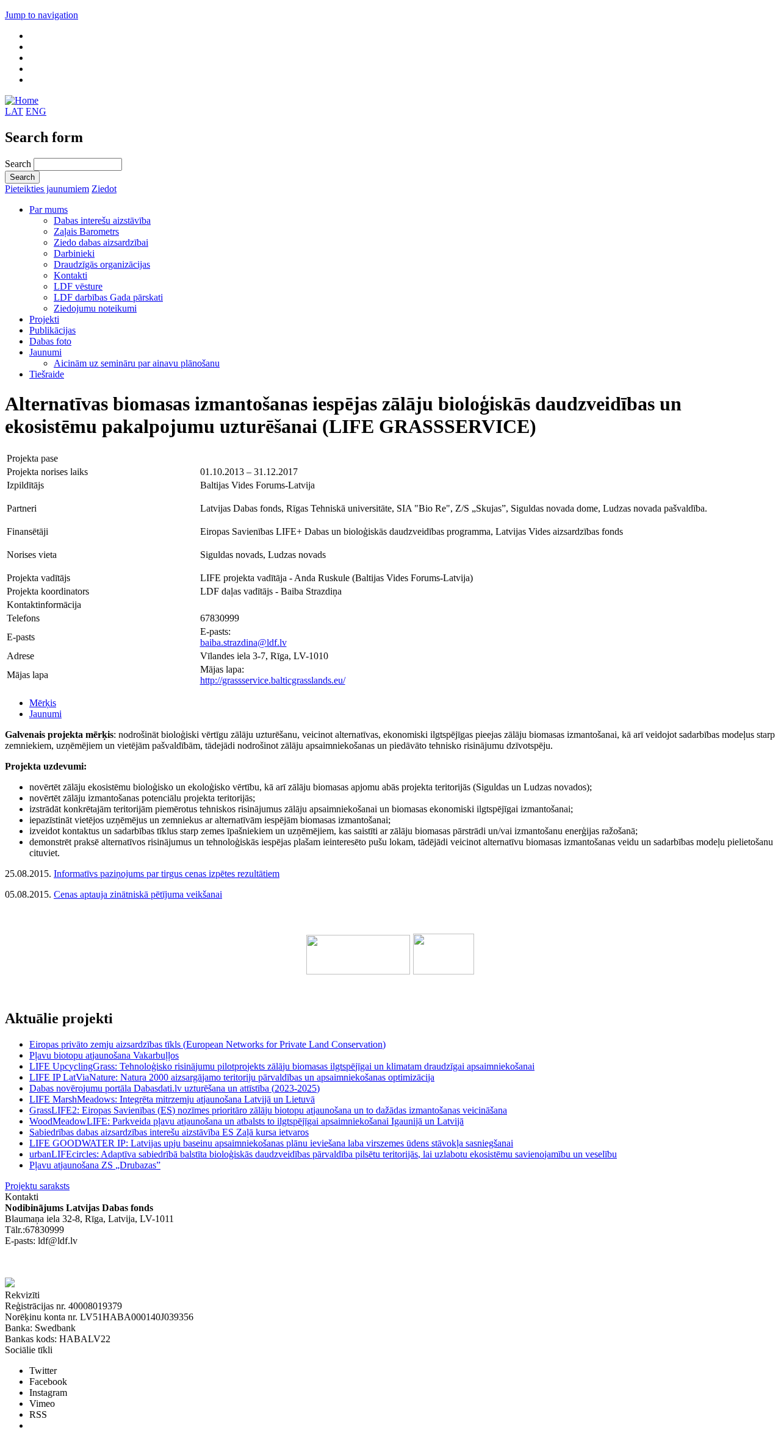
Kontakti (70, 275)
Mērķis (42, 703)
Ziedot (104, 189)
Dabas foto (50, 341)
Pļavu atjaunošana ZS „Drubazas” (94, 1165)
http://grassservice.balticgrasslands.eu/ (272, 680)
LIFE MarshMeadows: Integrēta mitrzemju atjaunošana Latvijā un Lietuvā (172, 1099)
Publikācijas (52, 330)
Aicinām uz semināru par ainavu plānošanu (137, 363)
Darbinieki (74, 253)
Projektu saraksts (37, 1186)
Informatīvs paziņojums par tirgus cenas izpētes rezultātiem (166, 873)
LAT (14, 111)
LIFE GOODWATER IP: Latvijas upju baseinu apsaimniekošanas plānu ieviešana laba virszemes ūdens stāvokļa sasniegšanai (271, 1143)
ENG (36, 111)
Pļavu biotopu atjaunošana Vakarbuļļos (104, 1055)
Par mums (48, 209)
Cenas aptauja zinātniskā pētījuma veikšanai (138, 894)
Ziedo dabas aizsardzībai (101, 242)
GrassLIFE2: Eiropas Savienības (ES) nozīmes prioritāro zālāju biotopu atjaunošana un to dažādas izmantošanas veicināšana (268, 1110)
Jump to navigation (41, 15)
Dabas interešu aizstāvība (102, 220)
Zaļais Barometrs (86, 231)
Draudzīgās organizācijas (102, 264)
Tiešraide (46, 374)
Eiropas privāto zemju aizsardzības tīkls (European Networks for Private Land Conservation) (207, 1044)
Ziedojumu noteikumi (95, 308)
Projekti (44, 319)
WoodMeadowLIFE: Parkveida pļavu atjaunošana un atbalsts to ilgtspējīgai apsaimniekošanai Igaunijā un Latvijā (246, 1121)
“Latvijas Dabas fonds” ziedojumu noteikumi (91, 1262)
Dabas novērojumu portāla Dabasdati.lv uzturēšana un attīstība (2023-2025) (174, 1088)
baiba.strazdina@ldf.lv (243, 642)
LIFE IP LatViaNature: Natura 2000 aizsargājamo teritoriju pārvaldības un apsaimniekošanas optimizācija (231, 1077)
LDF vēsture (78, 286)
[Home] (21, 100)
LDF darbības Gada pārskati (108, 297)
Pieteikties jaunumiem (47, 189)
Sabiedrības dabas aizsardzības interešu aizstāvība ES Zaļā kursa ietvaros (169, 1132)
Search (19, 164)
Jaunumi (45, 352)
